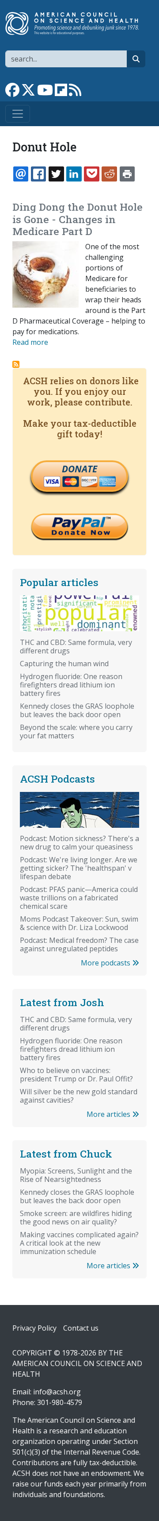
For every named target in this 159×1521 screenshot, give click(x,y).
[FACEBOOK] (38, 173)
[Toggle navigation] (17, 114)
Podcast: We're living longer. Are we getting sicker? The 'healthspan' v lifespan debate (78, 868)
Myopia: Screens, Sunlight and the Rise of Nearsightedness (76, 1175)
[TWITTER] (56, 173)
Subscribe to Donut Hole (15, 364)
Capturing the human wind (64, 663)
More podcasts (106, 963)
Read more (30, 342)
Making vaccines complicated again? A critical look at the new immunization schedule (79, 1243)
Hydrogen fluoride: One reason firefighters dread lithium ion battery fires (71, 685)
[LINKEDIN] (73, 173)
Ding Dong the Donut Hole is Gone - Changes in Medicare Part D (77, 219)
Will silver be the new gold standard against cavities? (78, 1096)
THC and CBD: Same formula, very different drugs (76, 646)
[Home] (76, 23)
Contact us (80, 1328)
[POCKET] (91, 173)
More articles (109, 1114)
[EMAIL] (20, 173)
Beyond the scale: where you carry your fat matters (76, 731)
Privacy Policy (34, 1328)
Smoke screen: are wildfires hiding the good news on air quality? (76, 1217)
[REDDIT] (109, 173)
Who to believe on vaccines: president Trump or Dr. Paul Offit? (76, 1074)
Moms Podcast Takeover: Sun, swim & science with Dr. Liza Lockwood (79, 923)
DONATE (79, 469)
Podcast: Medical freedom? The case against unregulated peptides (79, 944)
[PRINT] (127, 173)
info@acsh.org (57, 1392)
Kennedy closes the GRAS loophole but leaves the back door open (77, 710)
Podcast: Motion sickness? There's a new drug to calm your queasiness (79, 843)
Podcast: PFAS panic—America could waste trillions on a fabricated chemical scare (79, 897)
